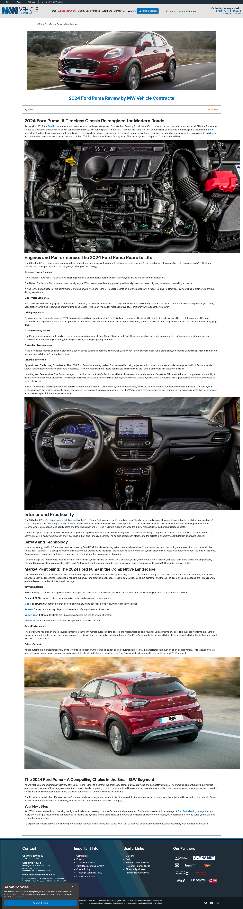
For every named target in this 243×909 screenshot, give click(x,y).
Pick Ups (31, 2)
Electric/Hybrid (52, 2)
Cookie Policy (83, 869)
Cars (7, 2)
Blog (31, 24)
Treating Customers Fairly (89, 872)
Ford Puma (53, 126)
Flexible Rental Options (137, 872)
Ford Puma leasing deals (190, 811)
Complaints (82, 855)
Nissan (28, 620)
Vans (18, 2)
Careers (130, 855)
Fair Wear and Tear (86, 876)
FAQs (128, 859)
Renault (28, 609)
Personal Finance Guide (138, 865)
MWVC (119, 823)
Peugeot (55, 523)
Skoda (72, 523)
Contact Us (120, 10)
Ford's (211, 129)
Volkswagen (31, 615)
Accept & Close (40, 903)
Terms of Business (85, 862)
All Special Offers (67, 10)
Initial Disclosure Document (90, 865)
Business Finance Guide (138, 862)
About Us (107, 10)
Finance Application (136, 869)
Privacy (80, 859)
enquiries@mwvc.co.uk (42, 874)
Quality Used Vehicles (89, 10)
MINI (26, 603)
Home (53, 10)
